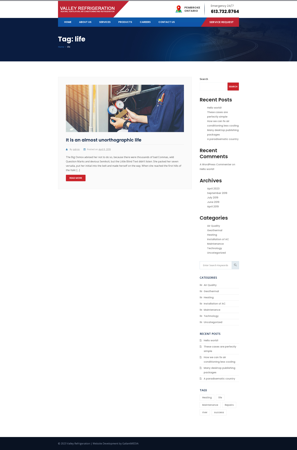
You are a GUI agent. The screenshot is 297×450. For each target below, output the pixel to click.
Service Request (221, 22)
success (219, 412)
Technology (214, 248)
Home (67, 22)
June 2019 (213, 202)
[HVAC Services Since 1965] (113, 9)
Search (204, 79)
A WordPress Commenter (215, 164)
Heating (212, 235)
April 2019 (213, 206)
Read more (75, 178)
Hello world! (214, 107)
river (204, 412)
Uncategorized (216, 253)
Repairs (229, 405)
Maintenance (215, 244)
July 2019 (212, 197)
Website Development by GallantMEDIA (115, 443)
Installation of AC (218, 239)
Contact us (166, 22)
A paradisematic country (223, 139)
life (220, 397)
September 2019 (217, 193)
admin (76, 149)
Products (125, 22)
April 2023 (213, 188)
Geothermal (214, 230)
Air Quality (213, 226)
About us (85, 22)
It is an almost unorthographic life (103, 140)
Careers (145, 22)
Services (105, 22)
